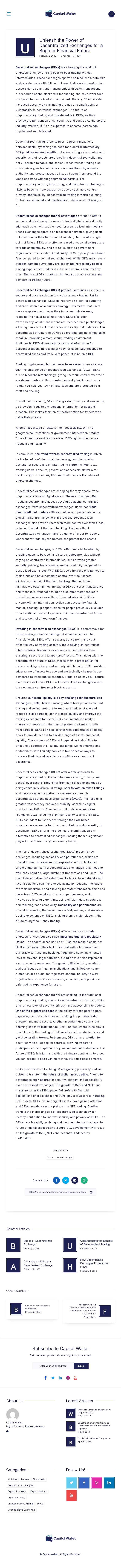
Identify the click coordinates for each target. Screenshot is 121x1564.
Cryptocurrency (16, 1497)
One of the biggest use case (35, 1010)
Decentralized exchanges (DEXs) (38, 67)
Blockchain (39, 1479)
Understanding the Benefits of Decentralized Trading (96, 1242)
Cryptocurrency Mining (20, 1503)
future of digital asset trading (68, 1074)
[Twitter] (53, 1377)
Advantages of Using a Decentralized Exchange (38, 1263)
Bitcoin (25, 1479)
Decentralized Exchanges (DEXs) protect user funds (51, 290)
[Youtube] (75, 1377)
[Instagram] (68, 1377)
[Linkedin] (60, 1377)
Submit (81, 1366)
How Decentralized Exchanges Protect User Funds (94, 1263)
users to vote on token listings (83, 788)
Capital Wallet (14, 1422)
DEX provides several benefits (36, 152)
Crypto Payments (17, 1491)
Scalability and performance (77, 905)
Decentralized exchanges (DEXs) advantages (46, 215)
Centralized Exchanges (20, 1485)
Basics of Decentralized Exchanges (38, 1242)
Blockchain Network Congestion (94, 1438)
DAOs (40, 1503)
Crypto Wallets (39, 1491)
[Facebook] (46, 1377)
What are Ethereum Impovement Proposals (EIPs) (94, 1411)
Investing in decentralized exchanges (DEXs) (46, 628)
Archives (12, 1479)
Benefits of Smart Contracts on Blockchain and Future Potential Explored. (94, 1426)
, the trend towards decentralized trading (61, 454)
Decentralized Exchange (60, 1157)
